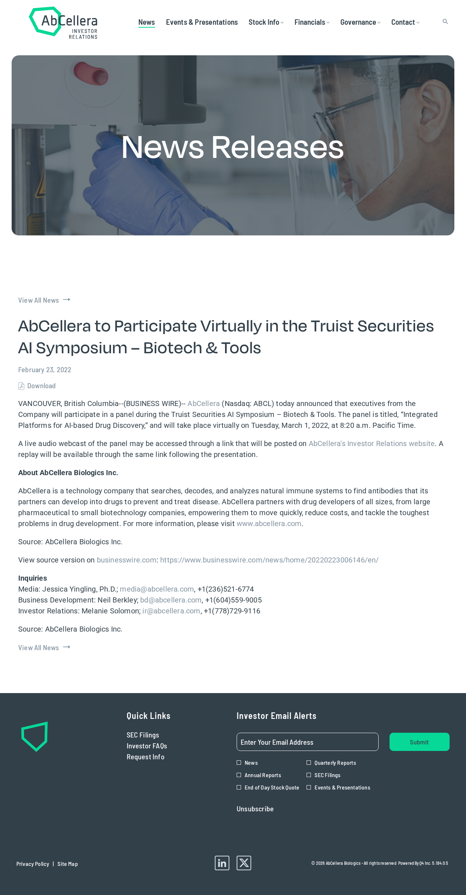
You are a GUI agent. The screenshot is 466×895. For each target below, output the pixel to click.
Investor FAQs (158, 745)
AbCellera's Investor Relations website (372, 443)
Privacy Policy (32, 865)
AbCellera (203, 403)
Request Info (157, 756)
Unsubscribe (255, 808)
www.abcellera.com (269, 523)
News (251, 762)
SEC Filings (154, 734)
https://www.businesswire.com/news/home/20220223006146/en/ (269, 560)
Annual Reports (263, 774)
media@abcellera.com (157, 589)
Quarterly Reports (335, 762)
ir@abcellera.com (171, 610)
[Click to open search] (443, 21)
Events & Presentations (342, 787)
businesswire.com (127, 560)
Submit (419, 742)
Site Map (68, 865)
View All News (38, 299)
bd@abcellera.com (171, 600)
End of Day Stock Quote (272, 787)
